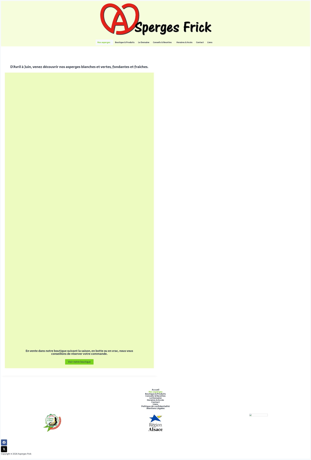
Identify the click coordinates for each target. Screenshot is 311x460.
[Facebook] (4, 442)
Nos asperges (103, 42)
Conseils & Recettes (162, 42)
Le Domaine (143, 42)
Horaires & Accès (184, 42)
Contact (200, 42)
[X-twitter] (4, 449)
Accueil (155, 390)
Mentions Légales (156, 408)
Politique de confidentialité (155, 406)
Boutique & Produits (124, 42)
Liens (209, 42)
